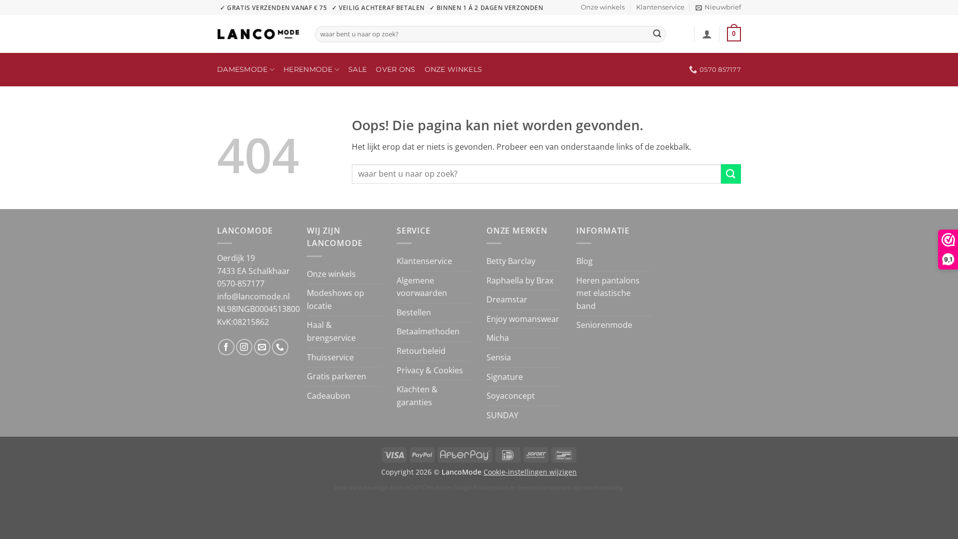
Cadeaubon (328, 395)
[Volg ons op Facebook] (226, 347)
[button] (718, 7)
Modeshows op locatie (335, 299)
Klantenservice (660, 7)
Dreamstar (506, 299)
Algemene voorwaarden (422, 287)
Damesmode (242, 69)
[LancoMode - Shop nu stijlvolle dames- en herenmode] (258, 34)
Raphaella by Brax (519, 280)
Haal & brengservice (331, 331)
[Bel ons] (280, 347)
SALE (357, 69)
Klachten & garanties (417, 396)
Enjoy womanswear (522, 318)
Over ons (395, 69)
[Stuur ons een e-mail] (262, 347)
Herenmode (308, 69)
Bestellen (414, 312)
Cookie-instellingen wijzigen (530, 472)
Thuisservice (330, 357)
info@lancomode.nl (253, 296)
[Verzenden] (657, 34)
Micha (497, 337)
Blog (584, 261)
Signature (504, 376)
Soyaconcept (510, 395)
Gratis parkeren (336, 376)
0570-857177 (240, 283)
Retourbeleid (421, 350)
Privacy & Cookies (430, 370)
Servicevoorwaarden (544, 487)
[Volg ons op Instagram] (244, 347)
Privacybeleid (490, 487)
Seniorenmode (604, 324)
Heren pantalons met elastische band (608, 293)
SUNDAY (502, 415)
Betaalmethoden (428, 331)
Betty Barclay (510, 261)
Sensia (498, 357)
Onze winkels (603, 7)
